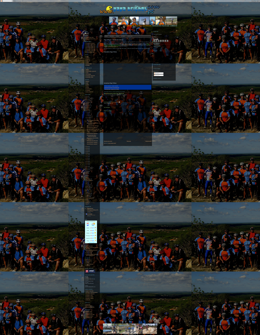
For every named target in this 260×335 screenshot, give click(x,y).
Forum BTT (88, 59)
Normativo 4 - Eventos (89, 296)
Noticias (87, 85)
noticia (87, 192)
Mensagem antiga (148, 141)
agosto (88, 107)
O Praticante (88, 90)
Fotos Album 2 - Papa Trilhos (90, 49)
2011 (87, 166)
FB (86, 190)
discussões (88, 187)
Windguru (87, 81)
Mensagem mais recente (108, 141)
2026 (87, 96)
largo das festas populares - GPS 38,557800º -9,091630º (132, 44)
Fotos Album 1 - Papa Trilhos (90, 50)
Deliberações (88, 299)
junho (88, 110)
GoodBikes (88, 262)
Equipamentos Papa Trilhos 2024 (92, 140)
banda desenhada (89, 180)
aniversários (109, 103)
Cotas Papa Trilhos (89, 317)
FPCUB (87, 62)
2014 (87, 161)
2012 (87, 164)
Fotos (117, 36)
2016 (87, 158)
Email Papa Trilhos (89, 311)
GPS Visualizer (88, 74)
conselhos (87, 184)
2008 (87, 171)
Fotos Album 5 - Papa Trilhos (90, 44)
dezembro (89, 100)
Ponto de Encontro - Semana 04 (92, 127)
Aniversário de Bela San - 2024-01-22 (93, 129)
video (87, 203)
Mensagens (157, 73)
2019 (87, 153)
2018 (87, 154)
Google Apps (88, 304)
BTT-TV (87, 56)
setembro (88, 105)
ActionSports (88, 265)
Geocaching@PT (89, 88)
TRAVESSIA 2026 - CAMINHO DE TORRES (111, 89)
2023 (87, 146)
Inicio (106, 36)
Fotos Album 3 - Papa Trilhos (90, 47)
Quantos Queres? (89, 252)
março (88, 115)
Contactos (129, 36)
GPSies (87, 72)
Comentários (157, 75)
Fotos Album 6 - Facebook (90, 43)
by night (123, 36)
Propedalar (88, 65)
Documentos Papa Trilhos (90, 314)
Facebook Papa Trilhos (90, 37)
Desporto (87, 87)
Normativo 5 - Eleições (89, 298)
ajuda (87, 177)
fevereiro (88, 117)
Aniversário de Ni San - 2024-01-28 (92, 125)
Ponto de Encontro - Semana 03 (92, 133)
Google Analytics (88, 305)
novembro (89, 102)
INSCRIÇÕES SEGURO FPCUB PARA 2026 (111, 87)
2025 (87, 97)
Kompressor (88, 259)
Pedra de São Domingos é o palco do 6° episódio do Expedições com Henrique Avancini (92, 210)
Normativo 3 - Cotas (89, 295)
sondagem (87, 200)
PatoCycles (88, 261)
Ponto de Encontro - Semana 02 (92, 142)
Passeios (112, 36)
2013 (87, 163)
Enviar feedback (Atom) (112, 143)
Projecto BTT (88, 60)
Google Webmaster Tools (90, 307)
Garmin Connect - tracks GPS (91, 71)
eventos (87, 189)
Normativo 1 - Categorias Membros (92, 292)
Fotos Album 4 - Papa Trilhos (90, 46)
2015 (87, 159)
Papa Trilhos (88, 193)
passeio (87, 196)
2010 (87, 168)
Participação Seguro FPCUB (90, 38)
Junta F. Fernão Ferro (89, 91)
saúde (87, 199)
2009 (87, 169)
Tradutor (87, 84)
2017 (87, 156)
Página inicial (129, 141)
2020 (87, 151)
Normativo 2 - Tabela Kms (90, 293)
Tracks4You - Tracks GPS (90, 75)
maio (88, 112)
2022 (87, 148)
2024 (87, 99)
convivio (87, 186)
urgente (87, 202)
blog (86, 183)
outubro (88, 104)
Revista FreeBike (89, 63)
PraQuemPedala (90, 208)
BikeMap (87, 69)
